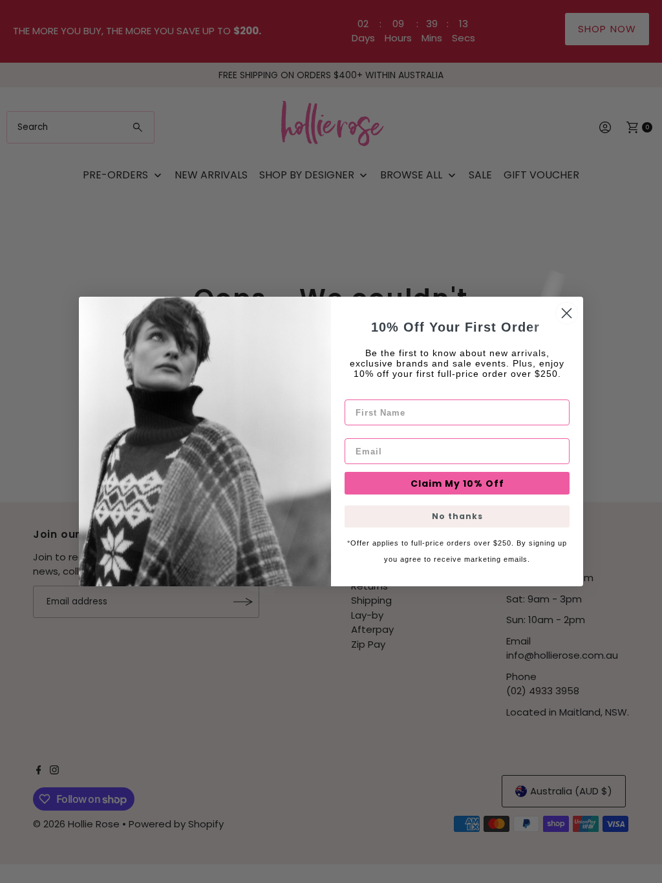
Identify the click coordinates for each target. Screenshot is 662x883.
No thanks (457, 516)
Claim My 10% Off (457, 483)
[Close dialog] (566, 313)
